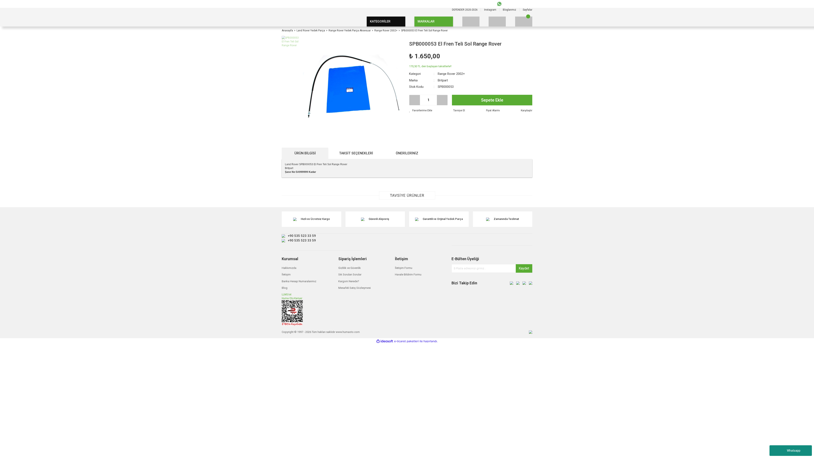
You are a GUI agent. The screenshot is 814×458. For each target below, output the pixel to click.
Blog (284, 287)
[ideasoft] (384, 341)
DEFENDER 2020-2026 (465, 9)
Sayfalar (527, 9)
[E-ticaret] (406, 341)
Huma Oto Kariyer (292, 298)
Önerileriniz (407, 153)
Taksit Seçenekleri (356, 153)
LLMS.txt (286, 294)
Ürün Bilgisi (305, 153)
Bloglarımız (509, 9)
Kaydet (524, 268)
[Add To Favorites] (420, 110)
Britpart (443, 80)
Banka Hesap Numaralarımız (299, 281)
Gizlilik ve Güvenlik (349, 267)
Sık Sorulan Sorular (349, 274)
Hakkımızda (289, 267)
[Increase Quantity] (442, 100)
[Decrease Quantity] (414, 100)
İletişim (286, 274)
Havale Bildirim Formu (408, 274)
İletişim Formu (403, 267)
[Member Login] (497, 22)
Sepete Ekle (492, 100)
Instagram (490, 9)
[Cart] (523, 22)
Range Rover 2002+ (451, 74)
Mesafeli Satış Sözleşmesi (354, 287)
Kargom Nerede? (348, 281)
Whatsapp (793, 450)
